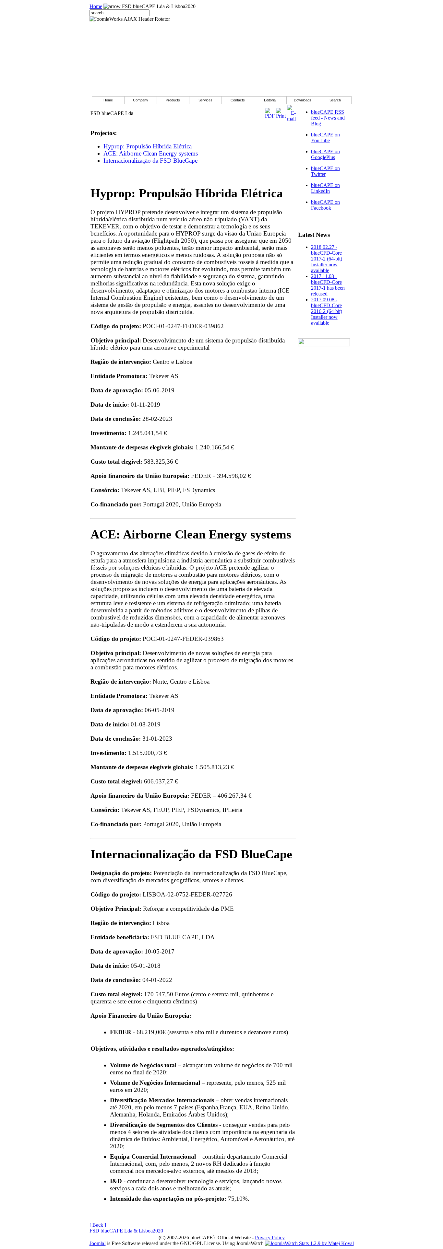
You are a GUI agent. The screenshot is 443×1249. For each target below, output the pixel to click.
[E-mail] (291, 111)
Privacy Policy (270, 1237)
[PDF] (270, 111)
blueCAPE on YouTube (325, 137)
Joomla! (98, 1243)
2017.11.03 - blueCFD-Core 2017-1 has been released (328, 284)
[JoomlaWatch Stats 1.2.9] (309, 1243)
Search (335, 100)
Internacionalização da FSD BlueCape (150, 160)
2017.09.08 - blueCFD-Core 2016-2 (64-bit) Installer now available (326, 311)
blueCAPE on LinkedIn (325, 188)
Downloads (302, 100)
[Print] (281, 111)
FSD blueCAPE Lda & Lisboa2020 (126, 1230)
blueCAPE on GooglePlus (325, 154)
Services (205, 100)
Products (173, 100)
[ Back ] (98, 1225)
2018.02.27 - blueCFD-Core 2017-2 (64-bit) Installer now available (326, 258)
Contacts (238, 100)
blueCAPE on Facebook (325, 205)
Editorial (270, 100)
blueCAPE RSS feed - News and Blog (328, 117)
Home (96, 6)
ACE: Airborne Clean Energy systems (150, 153)
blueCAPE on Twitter (325, 171)
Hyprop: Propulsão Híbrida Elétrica (147, 146)
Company (140, 100)
